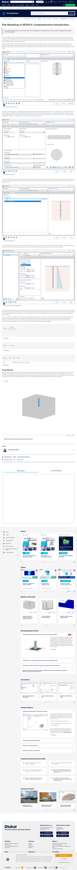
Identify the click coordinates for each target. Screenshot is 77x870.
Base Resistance (6, 365)
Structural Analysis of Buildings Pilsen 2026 (66, 556)
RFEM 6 (30, 843)
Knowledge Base (9, 540)
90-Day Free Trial (70, 5)
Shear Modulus (6, 338)
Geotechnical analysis (8, 459)
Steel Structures (8, 844)
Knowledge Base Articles (29, 631)
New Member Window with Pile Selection (10, 106)
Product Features (9, 546)
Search (71, 13)
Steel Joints (7, 847)
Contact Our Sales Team (57, 848)
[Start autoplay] (21, 562)
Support (13, 5)
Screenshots (8, 543)
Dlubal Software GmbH (63, 825)
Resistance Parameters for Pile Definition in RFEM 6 (12, 305)
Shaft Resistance (6, 350)
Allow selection (64, 858)
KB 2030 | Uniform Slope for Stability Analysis (66, 617)
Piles (14, 459)
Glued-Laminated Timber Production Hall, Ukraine (65, 806)
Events (7, 532)
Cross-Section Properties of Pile (8, 174)
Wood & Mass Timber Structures (11, 846)
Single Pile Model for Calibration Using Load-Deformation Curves (18, 439)
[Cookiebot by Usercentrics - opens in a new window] (8, 868)
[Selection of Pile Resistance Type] (38, 212)
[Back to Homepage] (5, 2)
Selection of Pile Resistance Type (9, 240)
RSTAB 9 (30, 844)
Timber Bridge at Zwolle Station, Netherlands (46, 806)
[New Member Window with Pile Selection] (38, 78)
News (17, 5)
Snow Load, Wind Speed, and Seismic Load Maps (61, 847)
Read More (53, 649)
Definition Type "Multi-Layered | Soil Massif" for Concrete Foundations (65, 584)
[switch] (34, 868)
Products (9, 5)
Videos (7, 534)
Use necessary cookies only (64, 862)
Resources (22, 5)
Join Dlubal (55, 852)
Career (37, 5)
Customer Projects (10, 552)
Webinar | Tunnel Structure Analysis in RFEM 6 (28, 584)
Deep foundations (20, 459)
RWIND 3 (30, 847)
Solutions (4, 5)
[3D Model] (4, 381)
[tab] (45, 591)
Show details (62, 867)
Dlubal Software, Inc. (46, 825)
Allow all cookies (63, 855)
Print (44, 18)
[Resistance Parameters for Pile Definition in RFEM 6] (38, 277)
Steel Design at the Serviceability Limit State (46, 556)
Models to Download (10, 537)
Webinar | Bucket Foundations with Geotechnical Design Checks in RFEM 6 (47, 584)
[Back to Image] (7, 381)
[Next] (74, 562)
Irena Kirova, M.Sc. (64, 18)
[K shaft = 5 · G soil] (8, 345)
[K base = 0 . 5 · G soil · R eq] (11, 358)
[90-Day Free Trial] (49, 2)
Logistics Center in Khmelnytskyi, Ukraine (28, 806)
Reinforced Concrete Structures (11, 843)
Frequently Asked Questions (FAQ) (11, 549)
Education (27, 5)
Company (33, 5)
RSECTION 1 (31, 846)
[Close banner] (75, 854)
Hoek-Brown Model (67, 732)
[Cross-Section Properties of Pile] (38, 146)
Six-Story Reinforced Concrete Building (46, 617)
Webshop (54, 1)
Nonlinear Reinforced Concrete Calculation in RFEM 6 (29, 556)
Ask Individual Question (57, 844)
